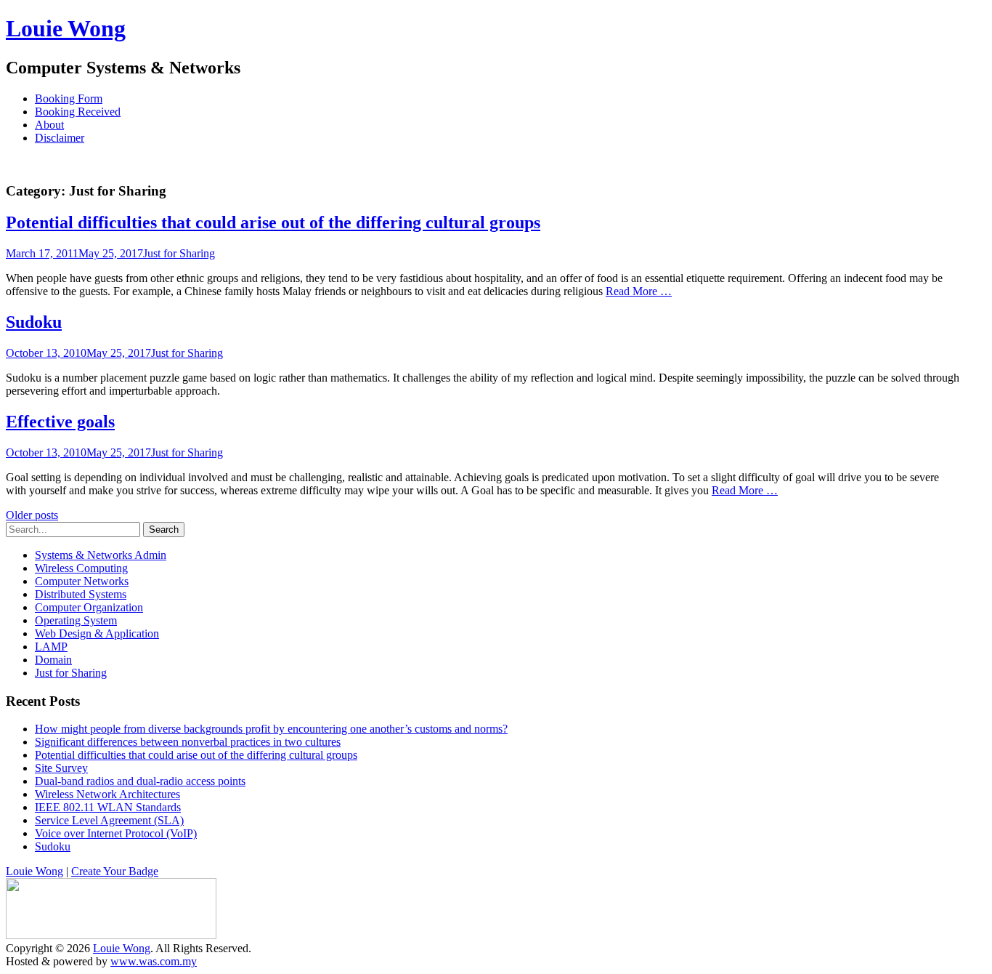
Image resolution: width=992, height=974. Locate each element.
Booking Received (78, 111)
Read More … (639, 291)
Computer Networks (82, 581)
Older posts (32, 515)
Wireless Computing (81, 568)
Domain (53, 659)
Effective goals (60, 421)
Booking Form (68, 98)
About (49, 124)
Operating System (76, 620)
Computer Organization (89, 607)
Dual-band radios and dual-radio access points (140, 781)
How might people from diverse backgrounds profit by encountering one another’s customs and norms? (271, 729)
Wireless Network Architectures (107, 794)
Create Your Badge (114, 871)
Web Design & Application (97, 633)
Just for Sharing (179, 253)
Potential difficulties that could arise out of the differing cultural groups (273, 222)
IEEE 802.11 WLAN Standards (108, 807)
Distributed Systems (80, 594)
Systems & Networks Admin (100, 555)
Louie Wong (66, 28)
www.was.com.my (153, 961)
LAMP (51, 646)
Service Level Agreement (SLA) (109, 820)
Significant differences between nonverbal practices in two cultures (188, 742)
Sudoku (34, 322)
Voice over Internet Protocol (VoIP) (116, 833)
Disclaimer (59, 138)
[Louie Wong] (111, 935)
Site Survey (61, 768)
